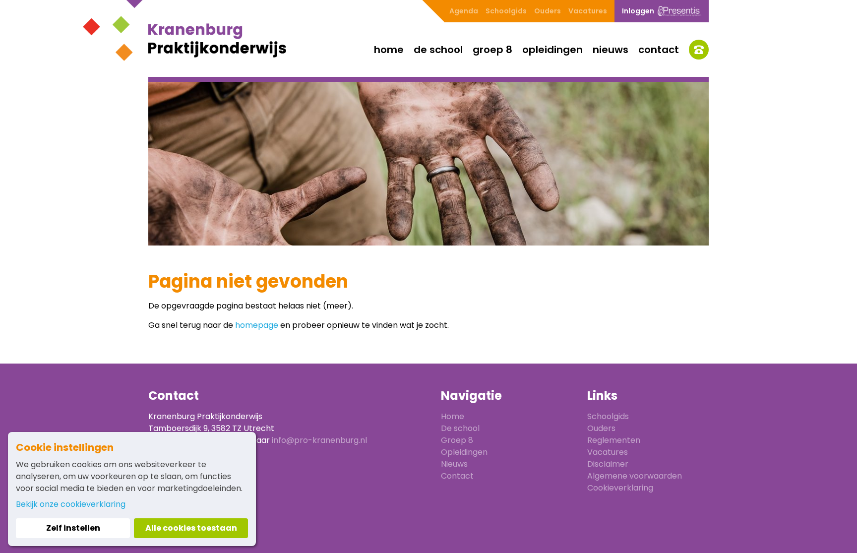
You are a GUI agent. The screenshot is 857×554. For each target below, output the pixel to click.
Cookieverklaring (620, 487)
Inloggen (638, 11)
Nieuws (610, 50)
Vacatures (587, 11)
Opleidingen (552, 50)
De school (438, 50)
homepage (256, 325)
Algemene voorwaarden (634, 476)
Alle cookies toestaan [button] (191, 528)
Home (389, 50)
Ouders (547, 11)
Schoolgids (506, 11)
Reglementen (613, 440)
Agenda (463, 11)
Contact (658, 50)
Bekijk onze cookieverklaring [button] (70, 504)
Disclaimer (607, 464)
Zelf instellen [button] (73, 528)
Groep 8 (492, 50)
